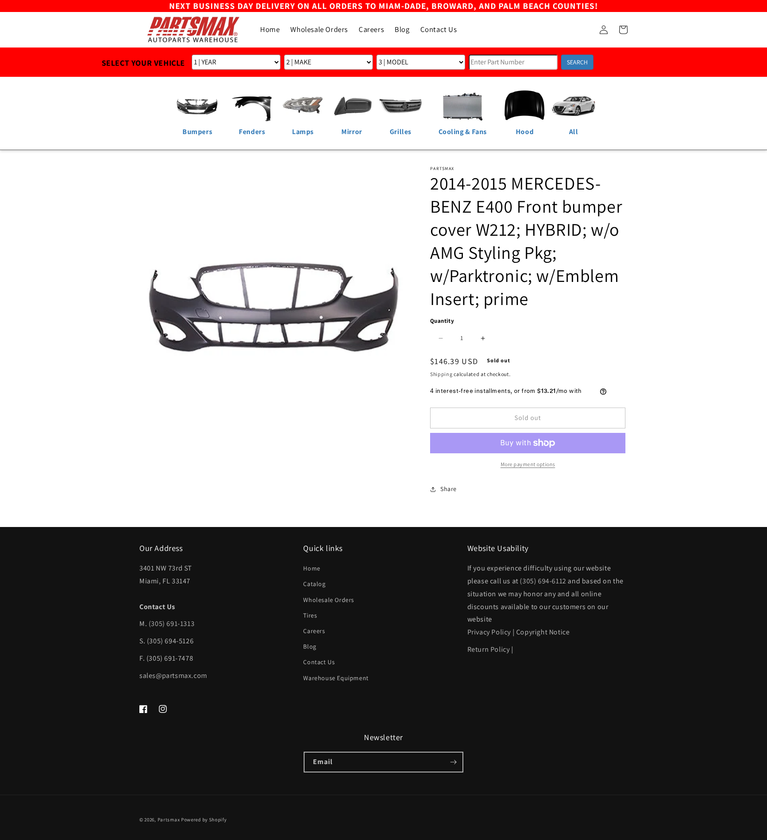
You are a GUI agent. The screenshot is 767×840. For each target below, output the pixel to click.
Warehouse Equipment (335, 678)
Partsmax (169, 819)
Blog (309, 646)
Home (311, 568)
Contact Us (319, 662)
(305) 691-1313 (171, 623)
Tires (310, 615)
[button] (584, 30)
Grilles (400, 131)
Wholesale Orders (328, 600)
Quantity (442, 321)
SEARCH (577, 62)
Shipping (441, 374)
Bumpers (197, 131)
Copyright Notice (543, 632)
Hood (525, 131)
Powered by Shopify (204, 819)
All (573, 131)
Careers (314, 631)
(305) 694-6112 (543, 581)
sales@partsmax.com (173, 675)
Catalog (314, 584)
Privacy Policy (489, 632)
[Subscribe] (453, 762)
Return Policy (488, 649)
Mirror (351, 131)
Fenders (252, 131)
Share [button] (448, 489)
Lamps (303, 131)
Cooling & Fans (463, 131)
